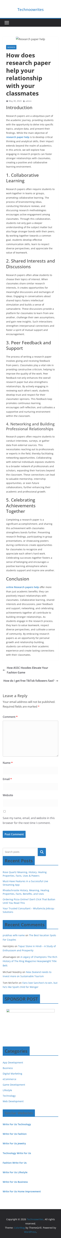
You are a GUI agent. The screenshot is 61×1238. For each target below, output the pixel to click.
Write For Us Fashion (15, 1133)
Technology (9, 1095)
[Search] (42, 852)
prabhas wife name (14, 935)
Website (8, 795)
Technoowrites (30, 9)
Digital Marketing (12, 1073)
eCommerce (9, 1079)
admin (29, 101)
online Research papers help (22, 587)
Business (11, 47)
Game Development (14, 1084)
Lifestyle (7, 1090)
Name (8, 763)
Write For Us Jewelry (14, 1143)
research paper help (17, 137)
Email (7, 779)
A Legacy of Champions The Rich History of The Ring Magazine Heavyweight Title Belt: (30, 961)
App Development (13, 1062)
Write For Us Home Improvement (22, 1191)
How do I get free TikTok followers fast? (28, 681)
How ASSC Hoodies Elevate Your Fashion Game (27, 670)
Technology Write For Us (17, 1153)
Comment (10, 717)
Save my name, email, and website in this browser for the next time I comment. (29, 820)
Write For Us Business (15, 1181)
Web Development (13, 1101)
